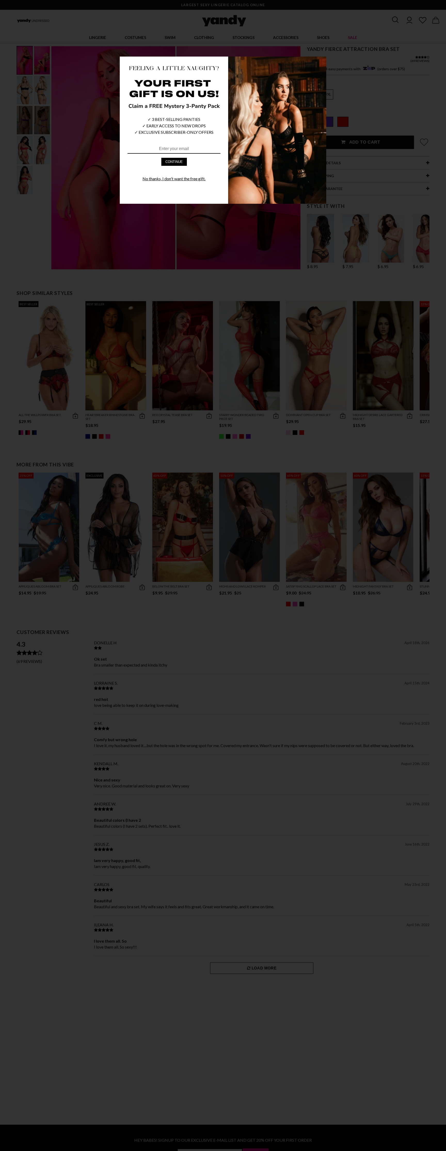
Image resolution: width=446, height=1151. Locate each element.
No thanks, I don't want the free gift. (173, 178)
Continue (174, 162)
